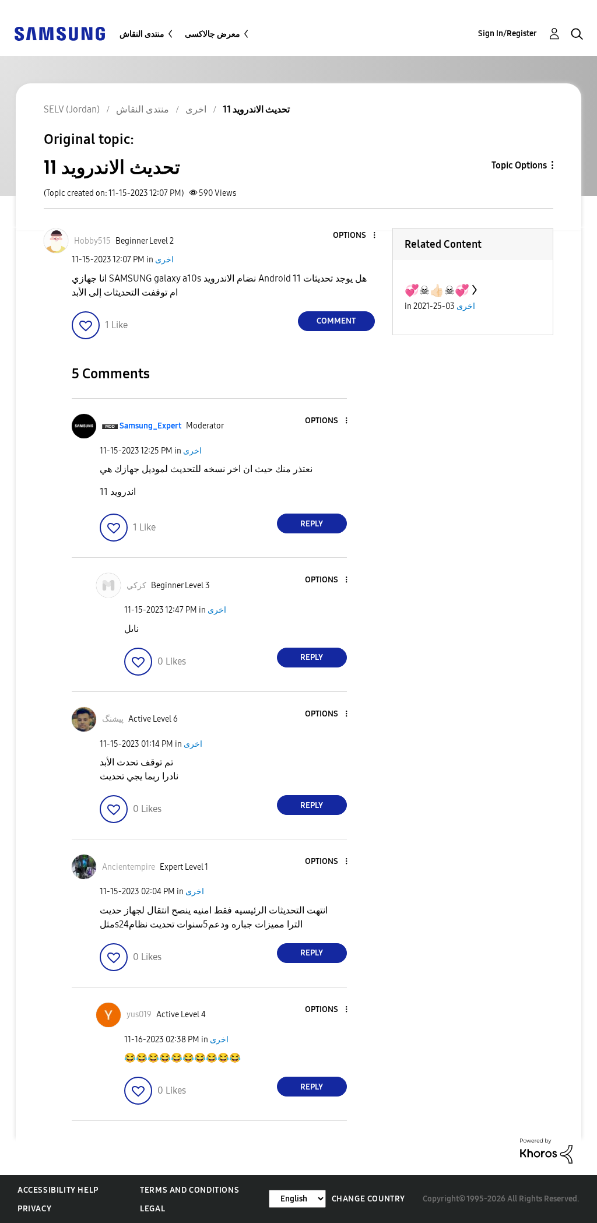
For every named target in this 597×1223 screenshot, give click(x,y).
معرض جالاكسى (212, 34)
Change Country (368, 1199)
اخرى (164, 260)
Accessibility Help (58, 1190)
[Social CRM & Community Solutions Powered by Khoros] (546, 1150)
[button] (354, 235)
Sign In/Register (507, 33)
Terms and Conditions (189, 1190)
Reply (311, 524)
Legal (152, 1209)
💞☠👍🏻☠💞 (437, 290)
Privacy (34, 1209)
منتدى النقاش (142, 34)
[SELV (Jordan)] (59, 32)
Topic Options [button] (519, 165)
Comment (336, 321)
